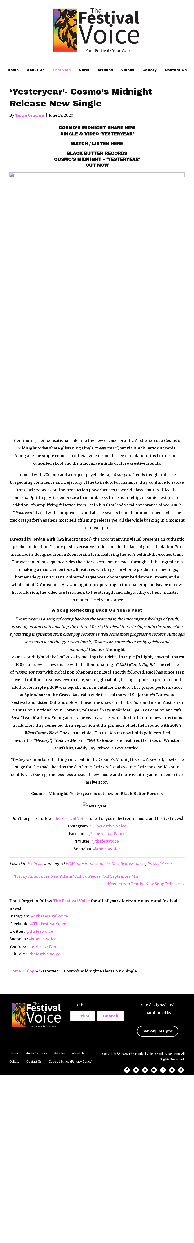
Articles (105, 70)
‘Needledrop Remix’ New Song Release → (146, 883)
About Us (35, 70)
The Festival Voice (70, 818)
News (84, 70)
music (82, 863)
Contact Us (176, 70)
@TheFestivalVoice (108, 826)
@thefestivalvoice (43, 954)
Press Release (159, 863)
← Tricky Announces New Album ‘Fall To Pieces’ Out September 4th (73, 876)
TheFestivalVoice (44, 946)
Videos (127, 70)
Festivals (62, 70)
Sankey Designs (158, 1031)
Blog (30, 971)
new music (99, 863)
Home (13, 70)
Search (76, 1005)
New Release (122, 863)
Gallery (149, 70)
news (140, 863)
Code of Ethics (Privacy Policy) (70, 1061)
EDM (70, 863)
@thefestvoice (105, 841)
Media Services (36, 1053)
